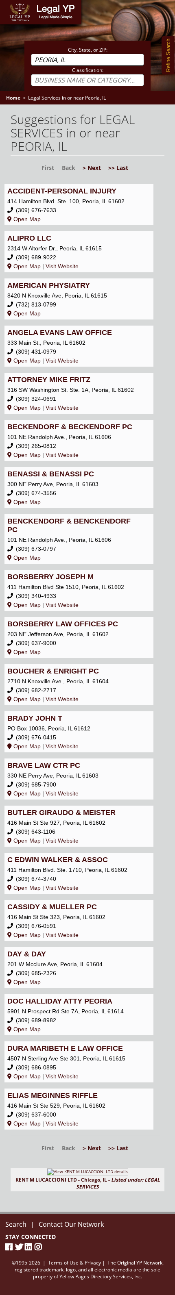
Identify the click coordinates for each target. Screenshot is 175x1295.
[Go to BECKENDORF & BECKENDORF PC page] (78, 440)
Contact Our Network (71, 1224)
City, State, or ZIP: (87, 49)
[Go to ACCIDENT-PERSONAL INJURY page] (78, 204)
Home (8, 4)
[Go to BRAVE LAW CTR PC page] (78, 779)
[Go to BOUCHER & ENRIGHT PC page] (78, 684)
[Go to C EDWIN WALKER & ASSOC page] (78, 873)
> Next (92, 168)
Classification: (87, 70)
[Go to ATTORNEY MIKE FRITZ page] (78, 393)
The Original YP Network (134, 1262)
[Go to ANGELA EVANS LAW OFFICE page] (78, 346)
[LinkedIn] (30, 1246)
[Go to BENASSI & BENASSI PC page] (78, 487)
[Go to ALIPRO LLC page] (78, 251)
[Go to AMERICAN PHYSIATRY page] (78, 298)
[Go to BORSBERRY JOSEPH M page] (78, 590)
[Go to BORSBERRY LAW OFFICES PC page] (78, 637)
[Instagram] (39, 1246)
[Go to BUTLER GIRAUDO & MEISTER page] (78, 826)
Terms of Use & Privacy (74, 1262)
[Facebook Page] (10, 1246)
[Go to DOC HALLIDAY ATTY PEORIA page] (78, 1014)
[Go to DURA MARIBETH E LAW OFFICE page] (78, 1061)
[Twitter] (20, 1246)
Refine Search (168, 55)
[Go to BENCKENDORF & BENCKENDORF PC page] (78, 539)
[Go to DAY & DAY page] (78, 967)
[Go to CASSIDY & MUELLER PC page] (78, 920)
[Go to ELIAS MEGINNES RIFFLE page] (78, 1109)
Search (15, 1224)
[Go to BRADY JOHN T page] (78, 731)
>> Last (118, 168)
